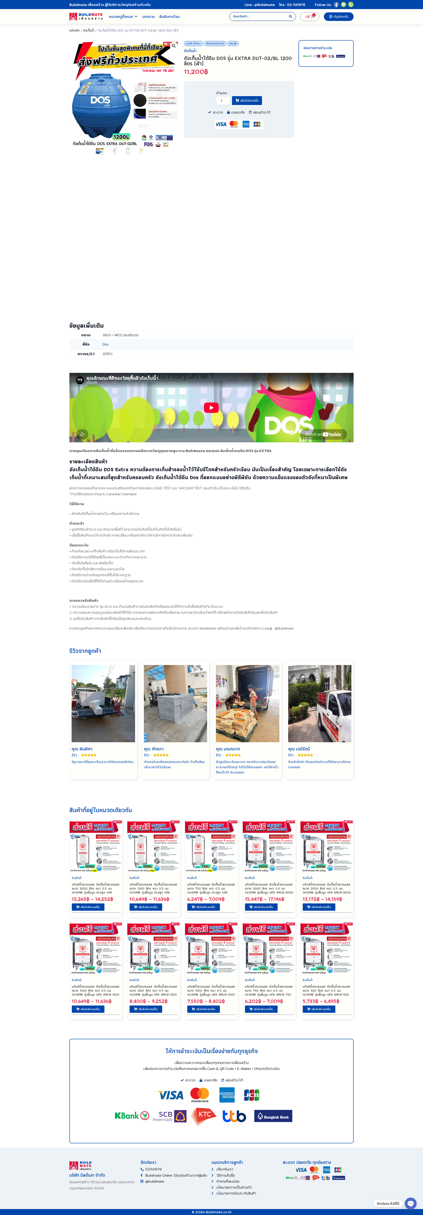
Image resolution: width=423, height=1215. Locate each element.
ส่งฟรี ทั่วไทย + (193, 43)
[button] (123, 16)
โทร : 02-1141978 (292, 4)
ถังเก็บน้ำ (89, 30)
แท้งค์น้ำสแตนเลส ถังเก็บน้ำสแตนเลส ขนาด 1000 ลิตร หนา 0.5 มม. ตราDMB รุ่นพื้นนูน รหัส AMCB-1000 (211, 990)
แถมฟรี (233, 43)
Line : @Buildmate (260, 4)
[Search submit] (290, 17)
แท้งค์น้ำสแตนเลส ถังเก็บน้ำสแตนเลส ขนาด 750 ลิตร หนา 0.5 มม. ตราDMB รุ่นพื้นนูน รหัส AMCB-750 (269, 990)
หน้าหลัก (74, 30)
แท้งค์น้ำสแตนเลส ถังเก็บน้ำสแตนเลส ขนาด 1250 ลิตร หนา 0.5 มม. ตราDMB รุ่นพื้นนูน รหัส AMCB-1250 (153, 990)
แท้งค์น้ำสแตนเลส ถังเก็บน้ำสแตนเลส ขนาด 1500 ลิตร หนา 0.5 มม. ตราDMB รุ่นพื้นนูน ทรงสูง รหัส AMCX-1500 (153, 890)
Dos (105, 344)
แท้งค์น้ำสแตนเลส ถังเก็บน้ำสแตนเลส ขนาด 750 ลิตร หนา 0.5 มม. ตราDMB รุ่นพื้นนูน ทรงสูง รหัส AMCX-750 (211, 890)
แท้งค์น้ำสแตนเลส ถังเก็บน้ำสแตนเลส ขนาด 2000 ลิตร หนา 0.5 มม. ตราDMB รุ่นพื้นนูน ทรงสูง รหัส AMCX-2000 (95, 890)
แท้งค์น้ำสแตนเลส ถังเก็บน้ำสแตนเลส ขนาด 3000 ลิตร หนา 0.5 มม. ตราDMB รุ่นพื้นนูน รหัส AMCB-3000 (269, 888)
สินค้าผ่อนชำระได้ (215, 43)
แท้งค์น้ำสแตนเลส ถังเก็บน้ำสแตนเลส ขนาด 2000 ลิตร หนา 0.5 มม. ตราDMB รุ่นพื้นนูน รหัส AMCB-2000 (327, 888)
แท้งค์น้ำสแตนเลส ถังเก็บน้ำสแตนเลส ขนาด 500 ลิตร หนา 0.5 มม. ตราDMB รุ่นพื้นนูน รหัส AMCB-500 (326, 990)
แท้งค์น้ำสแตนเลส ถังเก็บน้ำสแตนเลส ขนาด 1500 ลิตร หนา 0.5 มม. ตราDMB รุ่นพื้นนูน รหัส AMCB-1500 (95, 990)
